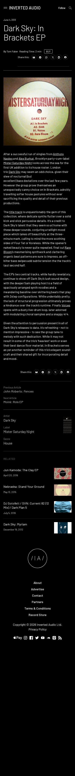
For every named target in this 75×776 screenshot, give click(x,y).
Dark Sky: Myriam (15, 524)
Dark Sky (15, 171)
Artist (6, 415)
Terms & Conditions (37, 608)
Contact (37, 595)
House (7, 443)
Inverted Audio (25, 7)
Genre (6, 438)
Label (6, 427)
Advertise (37, 589)
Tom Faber (12, 51)
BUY (48, 51)
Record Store (37, 615)
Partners (37, 602)
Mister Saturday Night (17, 163)
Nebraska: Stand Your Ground (23, 486)
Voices (66, 305)
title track (15, 212)
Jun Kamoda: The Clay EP (20, 470)
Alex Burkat (26, 158)
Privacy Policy (38, 629)
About (37, 583)
